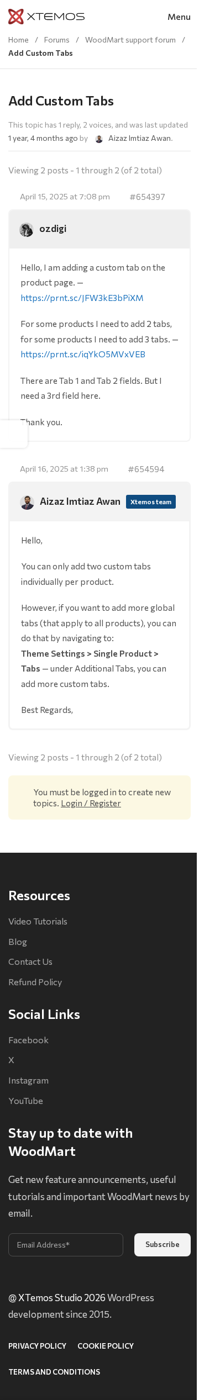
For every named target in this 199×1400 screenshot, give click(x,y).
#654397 (147, 196)
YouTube (25, 1100)
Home (18, 39)
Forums (57, 39)
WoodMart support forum (130, 39)
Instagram (28, 1080)
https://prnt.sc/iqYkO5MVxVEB (82, 353)
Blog (17, 941)
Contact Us (30, 961)
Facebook (28, 1039)
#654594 (146, 468)
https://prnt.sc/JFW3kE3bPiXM (82, 297)
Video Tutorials (37, 921)
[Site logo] (46, 15)
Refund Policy (35, 981)
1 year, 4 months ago (43, 137)
